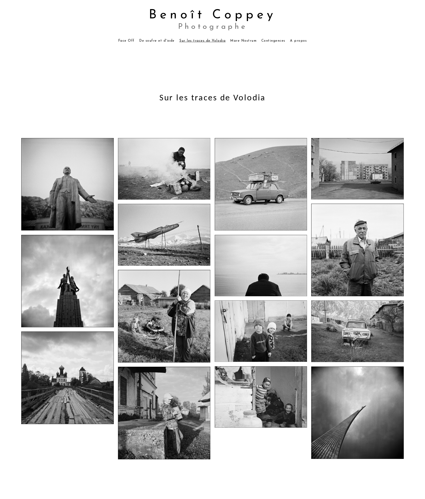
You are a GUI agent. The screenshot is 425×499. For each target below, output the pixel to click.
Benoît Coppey (212, 15)
